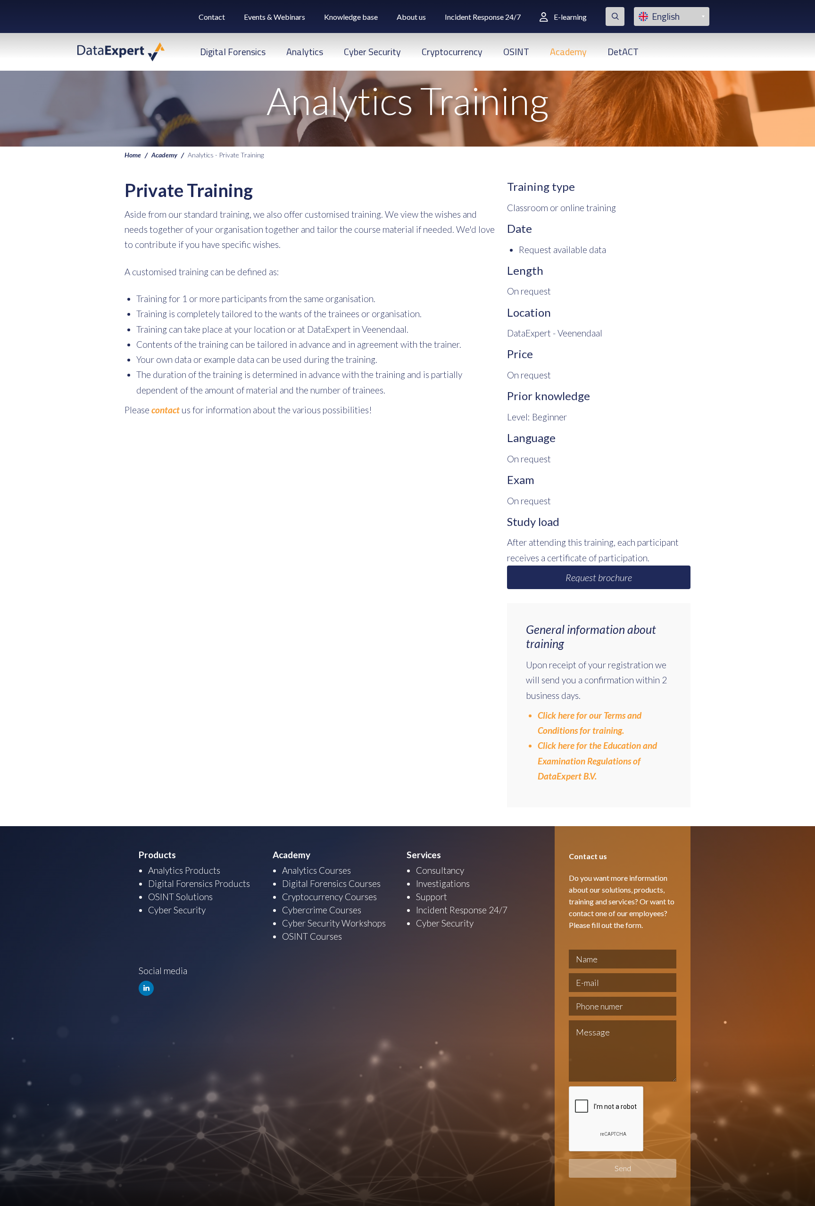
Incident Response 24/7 (483, 16)
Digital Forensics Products (199, 883)
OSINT (516, 51)
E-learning (570, 16)
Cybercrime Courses (321, 909)
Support (431, 896)
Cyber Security (372, 51)
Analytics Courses (316, 870)
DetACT (623, 51)
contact (166, 409)
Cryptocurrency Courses (329, 896)
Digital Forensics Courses (331, 883)
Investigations (443, 883)
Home (133, 154)
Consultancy (440, 870)
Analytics (304, 51)
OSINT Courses (312, 936)
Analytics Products (184, 870)
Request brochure (599, 577)
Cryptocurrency (452, 51)
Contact (212, 16)
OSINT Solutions (180, 896)
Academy (568, 51)
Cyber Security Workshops (334, 923)
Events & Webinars (274, 16)
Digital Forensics (233, 51)
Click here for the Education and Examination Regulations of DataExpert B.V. (597, 760)
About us (411, 16)
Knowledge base (351, 16)
